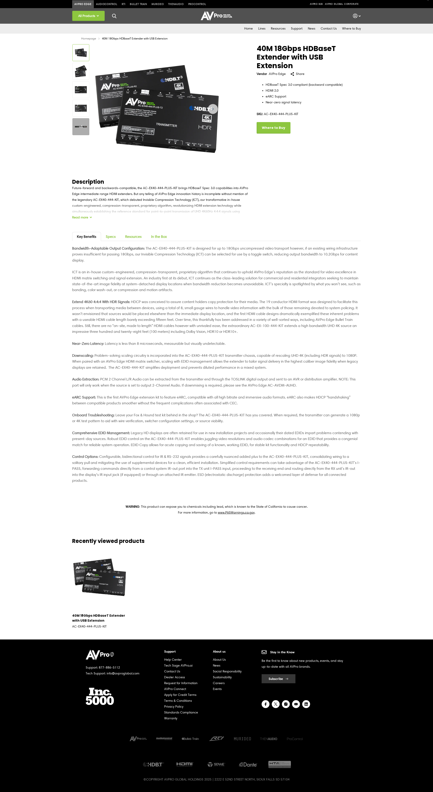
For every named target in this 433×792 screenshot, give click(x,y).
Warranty (170, 718)
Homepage (88, 38)
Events (217, 689)
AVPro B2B (316, 3)
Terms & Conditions (178, 701)
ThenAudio (176, 4)
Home (248, 28)
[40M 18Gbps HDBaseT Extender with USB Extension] (99, 577)
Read (80, 217)
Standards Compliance (181, 712)
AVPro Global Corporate (342, 3)
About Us (219, 660)
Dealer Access (174, 677)
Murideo (158, 4)
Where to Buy (351, 28)
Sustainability (222, 677)
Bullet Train (138, 4)
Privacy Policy (173, 707)
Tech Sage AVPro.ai (178, 665)
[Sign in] (357, 16)
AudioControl (106, 4)
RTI (124, 4)
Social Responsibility (227, 671)
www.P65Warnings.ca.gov (236, 512)
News (311, 28)
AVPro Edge (83, 4)
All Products (87, 16)
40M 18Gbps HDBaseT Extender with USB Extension (98, 618)
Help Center (173, 660)
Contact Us (329, 28)
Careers (219, 683)
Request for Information (181, 683)
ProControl (197, 4)
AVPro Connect (175, 689)
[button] (213, 109)
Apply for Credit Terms (180, 695)
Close (114, 16)
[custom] (265, 704)
